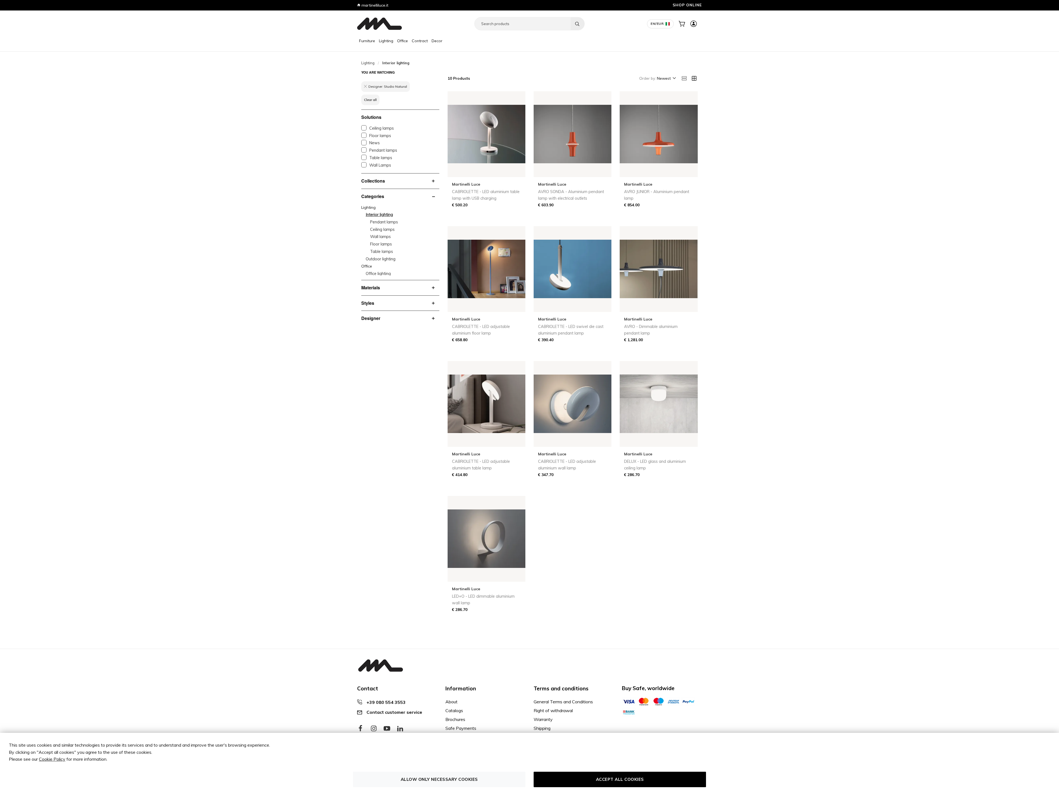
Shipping (542, 728)
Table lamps (380, 157)
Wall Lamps (380, 165)
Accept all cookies (620, 779)
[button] (666, 78)
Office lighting (378, 273)
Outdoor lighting (380, 259)
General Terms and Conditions (563, 701)
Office (402, 41)
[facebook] (360, 728)
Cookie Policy (52, 759)
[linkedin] (400, 728)
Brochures (455, 719)
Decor (437, 41)
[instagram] (373, 728)
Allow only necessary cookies (439, 779)
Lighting (386, 41)
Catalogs (454, 710)
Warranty (543, 719)
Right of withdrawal (553, 710)
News (374, 142)
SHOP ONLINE (687, 4)
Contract (420, 41)
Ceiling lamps (381, 128)
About (451, 701)
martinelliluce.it (374, 5)
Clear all (370, 100)
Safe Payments (460, 728)
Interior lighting (379, 214)
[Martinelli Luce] (379, 23)
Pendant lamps (383, 150)
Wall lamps (380, 236)
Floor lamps (380, 135)
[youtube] (387, 728)
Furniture (367, 41)
